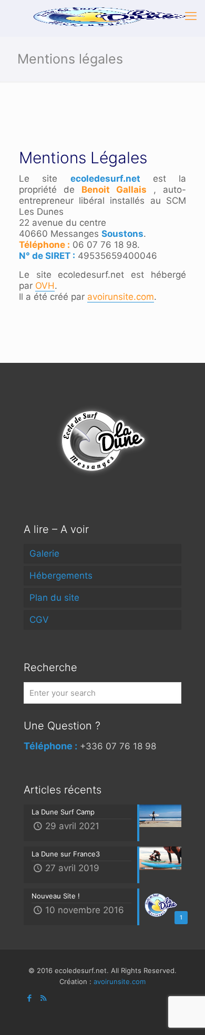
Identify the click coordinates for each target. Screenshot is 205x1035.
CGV (39, 619)
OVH (45, 285)
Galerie (44, 553)
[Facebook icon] (29, 998)
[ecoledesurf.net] (106, 16)
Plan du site (54, 597)
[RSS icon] (43, 998)
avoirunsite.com (120, 296)
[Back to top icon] (183, 1013)
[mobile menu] (191, 16)
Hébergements (61, 575)
